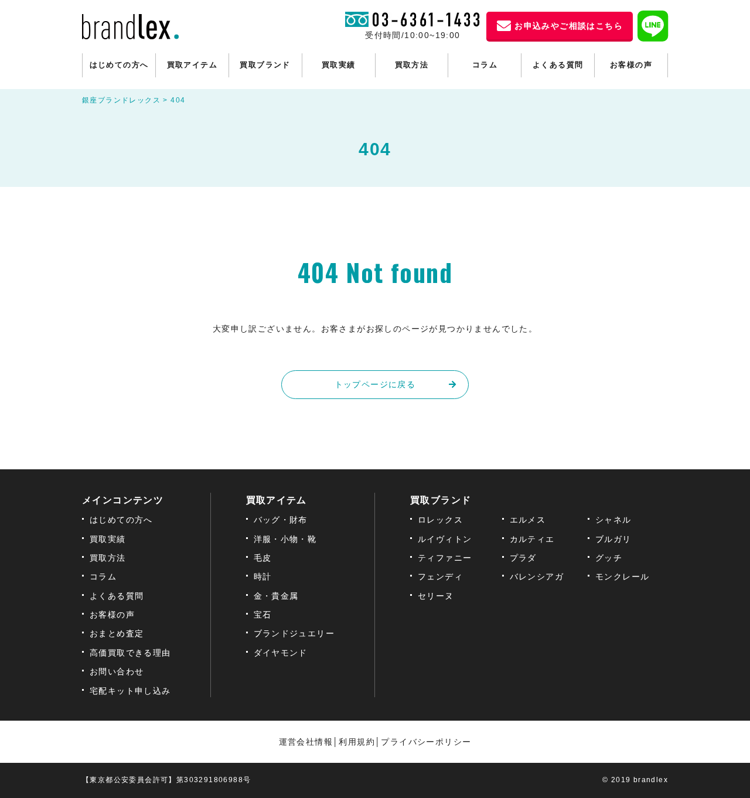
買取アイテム (192, 64)
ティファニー (445, 557)
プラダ (523, 557)
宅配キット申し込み (130, 690)
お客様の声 (631, 64)
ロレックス (440, 519)
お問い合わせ (117, 671)
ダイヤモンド (281, 652)
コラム (484, 64)
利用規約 (357, 741)
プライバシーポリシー (426, 741)
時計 (263, 576)
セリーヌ (436, 596)
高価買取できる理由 (130, 652)
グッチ (608, 557)
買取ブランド (265, 64)
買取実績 (339, 64)
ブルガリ (613, 539)
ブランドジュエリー (294, 633)
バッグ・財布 (281, 519)
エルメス (528, 519)
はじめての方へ (119, 64)
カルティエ (532, 539)
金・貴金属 (276, 596)
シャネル (613, 519)
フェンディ (440, 576)
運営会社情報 (306, 741)
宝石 (263, 614)
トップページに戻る (375, 384)
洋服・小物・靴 (285, 539)
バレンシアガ (537, 576)
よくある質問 (558, 64)
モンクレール (622, 576)
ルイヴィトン (445, 539)
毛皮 (263, 557)
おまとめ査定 (117, 633)
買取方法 (412, 64)
